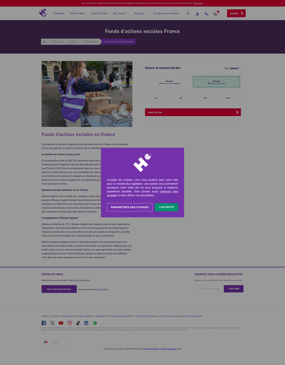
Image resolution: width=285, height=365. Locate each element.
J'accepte (166, 207)
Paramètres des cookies (130, 207)
